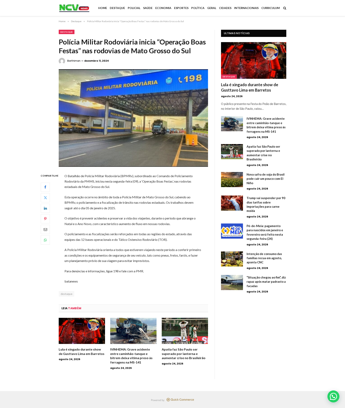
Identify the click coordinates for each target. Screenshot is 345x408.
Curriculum (270, 8)
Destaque (117, 8)
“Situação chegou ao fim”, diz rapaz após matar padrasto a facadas (266, 282)
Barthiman (73, 60)
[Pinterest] (45, 218)
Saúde (148, 8)
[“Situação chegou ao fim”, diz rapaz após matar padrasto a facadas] (232, 282)
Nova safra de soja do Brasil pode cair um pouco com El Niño (266, 179)
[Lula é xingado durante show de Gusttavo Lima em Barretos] (82, 331)
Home (102, 8)
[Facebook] (45, 187)
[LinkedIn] (45, 208)
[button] (333, 396)
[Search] (284, 8)
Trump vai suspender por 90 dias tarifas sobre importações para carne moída (266, 204)
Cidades (225, 8)
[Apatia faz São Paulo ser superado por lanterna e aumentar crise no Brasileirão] (185, 331)
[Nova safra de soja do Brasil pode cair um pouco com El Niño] (232, 179)
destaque (66, 293)
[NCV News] (74, 8)
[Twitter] (45, 197)
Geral (211, 8)
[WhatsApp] (45, 240)
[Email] (45, 229)
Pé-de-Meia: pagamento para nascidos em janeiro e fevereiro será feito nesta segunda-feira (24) (265, 232)
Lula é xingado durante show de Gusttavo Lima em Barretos (81, 351)
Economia (163, 8)
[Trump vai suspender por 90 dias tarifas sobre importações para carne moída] (232, 203)
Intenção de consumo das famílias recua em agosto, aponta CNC (264, 258)
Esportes (181, 8)
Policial (134, 8)
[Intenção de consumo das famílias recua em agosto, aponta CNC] (232, 259)
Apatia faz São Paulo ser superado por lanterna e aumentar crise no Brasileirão (183, 353)
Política (197, 8)
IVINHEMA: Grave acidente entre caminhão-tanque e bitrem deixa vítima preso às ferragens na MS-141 (131, 355)
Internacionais (246, 8)
